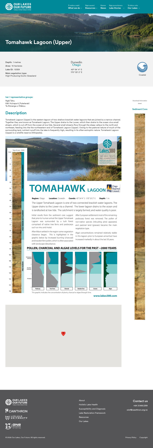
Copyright (143, 437)
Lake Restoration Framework (92, 413)
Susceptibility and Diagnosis (92, 409)
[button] (63, 334)
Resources (84, 417)
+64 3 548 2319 (140, 405)
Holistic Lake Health (88, 404)
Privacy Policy (130, 437)
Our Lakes (83, 421)
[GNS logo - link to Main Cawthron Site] (13, 426)
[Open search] (145, 6)
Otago (76, 65)
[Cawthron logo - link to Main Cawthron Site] (16, 402)
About (82, 400)
